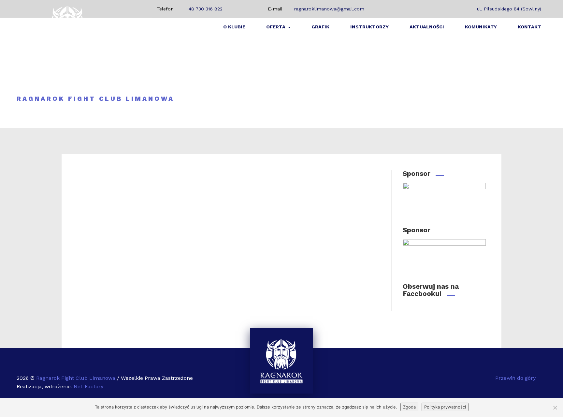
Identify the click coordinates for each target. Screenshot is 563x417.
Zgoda (409, 406)
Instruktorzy (369, 26)
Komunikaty (481, 26)
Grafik (320, 26)
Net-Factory (88, 386)
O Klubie (234, 26)
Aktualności (427, 26)
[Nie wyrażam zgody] (555, 407)
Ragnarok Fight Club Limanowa (76, 378)
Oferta (276, 26)
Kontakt (529, 26)
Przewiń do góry (516, 378)
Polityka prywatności (445, 406)
